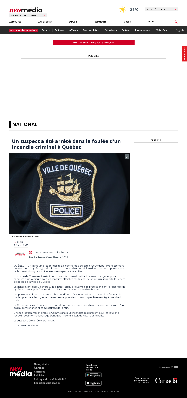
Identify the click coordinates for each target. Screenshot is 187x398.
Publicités (40, 375)
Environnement (143, 30)
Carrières (39, 371)
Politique (59, 30)
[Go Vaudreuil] (20, 374)
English (180, 30)
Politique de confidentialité (50, 379)
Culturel (126, 30)
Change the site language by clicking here (94, 42)
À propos (39, 367)
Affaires (73, 30)
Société (46, 30)
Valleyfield (161, 30)
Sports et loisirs (91, 30)
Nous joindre (41, 364)
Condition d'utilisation (47, 383)
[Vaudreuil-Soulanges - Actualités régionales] (25, 9)
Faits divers (111, 30)
